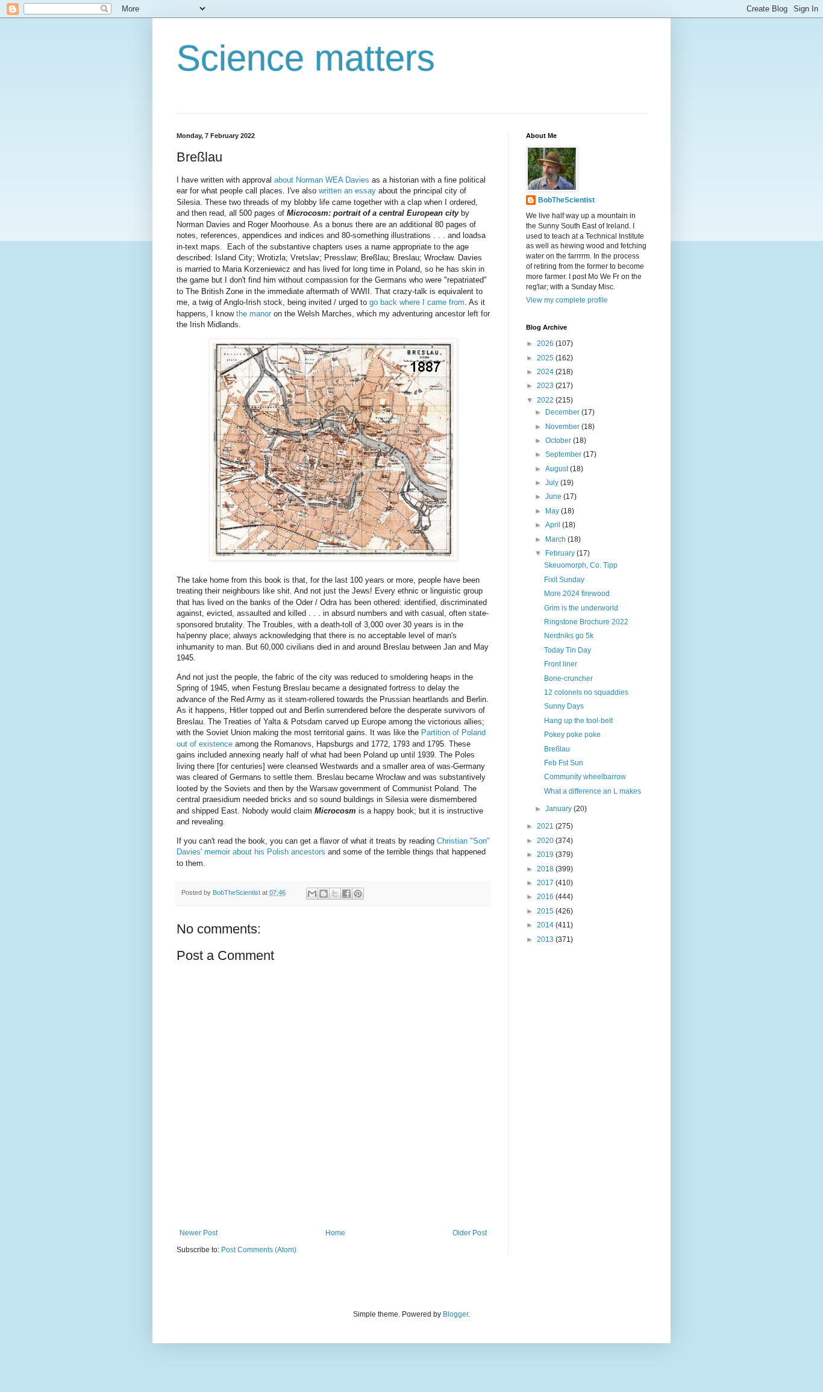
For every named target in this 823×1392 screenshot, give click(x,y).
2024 (546, 372)
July (552, 482)
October (559, 440)
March (556, 539)
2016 (546, 896)
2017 (546, 883)
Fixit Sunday (564, 579)
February (561, 553)
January (559, 808)
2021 (546, 826)
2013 (546, 939)
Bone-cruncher (568, 678)
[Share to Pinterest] (358, 894)
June (554, 496)
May (553, 511)
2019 (546, 854)
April (553, 525)
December (563, 412)
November (563, 426)
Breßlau (557, 749)
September (564, 454)
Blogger (455, 1314)
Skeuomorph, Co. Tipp (581, 565)
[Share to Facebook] (346, 894)
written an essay (347, 190)
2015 (546, 911)
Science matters (306, 58)
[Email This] (312, 894)
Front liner (560, 664)
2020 (546, 840)
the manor (253, 313)
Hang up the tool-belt (578, 720)
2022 (546, 400)
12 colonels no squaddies (586, 692)
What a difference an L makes (592, 791)
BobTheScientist (566, 200)
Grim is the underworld (581, 608)
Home (335, 1233)
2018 (546, 869)
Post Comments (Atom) (258, 1250)
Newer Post (198, 1233)
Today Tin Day (567, 650)
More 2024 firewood (577, 593)
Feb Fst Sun (563, 763)
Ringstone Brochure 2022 (586, 622)
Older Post (469, 1233)
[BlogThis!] (324, 894)
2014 (546, 925)
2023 (546, 385)
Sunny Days (564, 706)
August (557, 469)
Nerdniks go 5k (568, 636)
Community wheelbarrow (585, 777)
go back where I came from (417, 302)
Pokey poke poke (572, 734)
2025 (546, 358)
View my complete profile (567, 300)
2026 (546, 343)
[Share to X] (335, 894)
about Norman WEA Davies (321, 179)
